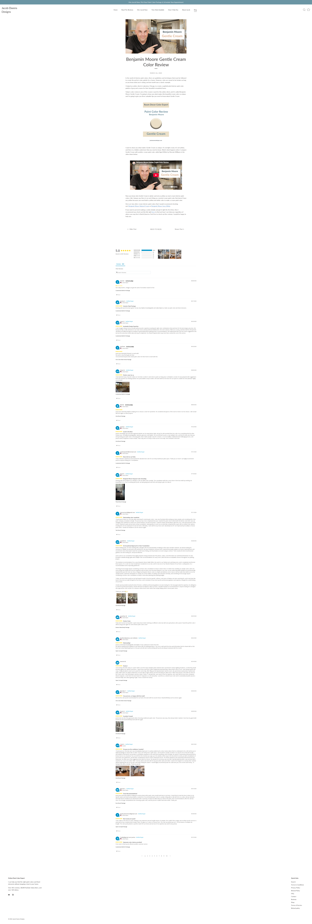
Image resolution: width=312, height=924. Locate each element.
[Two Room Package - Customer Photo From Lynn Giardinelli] (172, 251)
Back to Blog (156, 229)
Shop (292, 902)
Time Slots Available (157, 10)
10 (166, 856)
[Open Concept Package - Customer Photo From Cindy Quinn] (160, 256)
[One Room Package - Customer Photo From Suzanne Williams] (166, 256)
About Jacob (186, 10)
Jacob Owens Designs (9, 9)
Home (116, 10)
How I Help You (173, 10)
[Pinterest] (13, 894)
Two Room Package (120, 530)
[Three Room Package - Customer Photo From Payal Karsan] (160, 251)
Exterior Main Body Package (122, 627)
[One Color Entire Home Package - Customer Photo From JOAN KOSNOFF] (166, 251)
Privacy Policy (295, 888)
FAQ (292, 893)
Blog (195, 10)
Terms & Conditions (297, 885)
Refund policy (295, 908)
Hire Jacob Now (142, 10)
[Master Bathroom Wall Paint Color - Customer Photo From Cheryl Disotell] (178, 251)
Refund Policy (295, 891)
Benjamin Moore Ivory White (160, 206)
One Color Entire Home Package (123, 359)
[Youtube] (9, 894)
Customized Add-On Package (123, 290)
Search (293, 882)
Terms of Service (296, 905)
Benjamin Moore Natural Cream (138, 206)
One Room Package (120, 416)
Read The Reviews (127, 10)
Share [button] (119, 294)
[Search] (304, 10)
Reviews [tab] (118, 264)
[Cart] (308, 10)
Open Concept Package (121, 651)
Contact (293, 896)
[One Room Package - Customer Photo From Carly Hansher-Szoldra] (172, 256)
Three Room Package (121, 502)
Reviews (293, 899)
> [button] (170, 856)
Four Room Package (120, 803)
